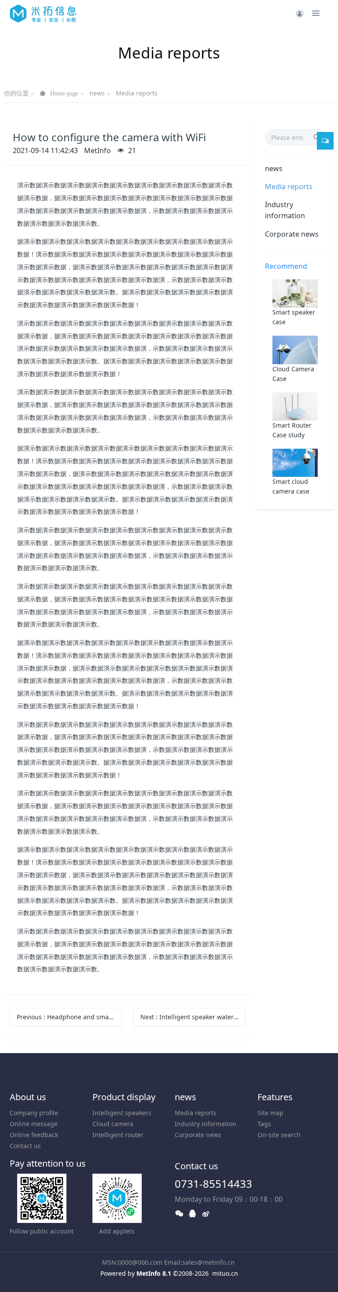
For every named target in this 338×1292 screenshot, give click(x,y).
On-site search (279, 1135)
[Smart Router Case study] (295, 405)
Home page (64, 93)
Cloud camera (112, 1124)
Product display (123, 1097)
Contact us (25, 1146)
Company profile (34, 1113)
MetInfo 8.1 (153, 1273)
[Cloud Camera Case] (295, 349)
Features (275, 1097)
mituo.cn (225, 1273)
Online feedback (34, 1135)
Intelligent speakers (121, 1113)
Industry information (285, 210)
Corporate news (292, 234)
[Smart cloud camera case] (295, 462)
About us (28, 1097)
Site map (270, 1113)
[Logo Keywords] (43, 13)
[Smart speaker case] (295, 293)
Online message (34, 1124)
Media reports (137, 93)
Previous (69, 1017)
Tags (264, 1124)
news (97, 93)
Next (193, 1017)
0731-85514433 (213, 1183)
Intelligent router (117, 1135)
